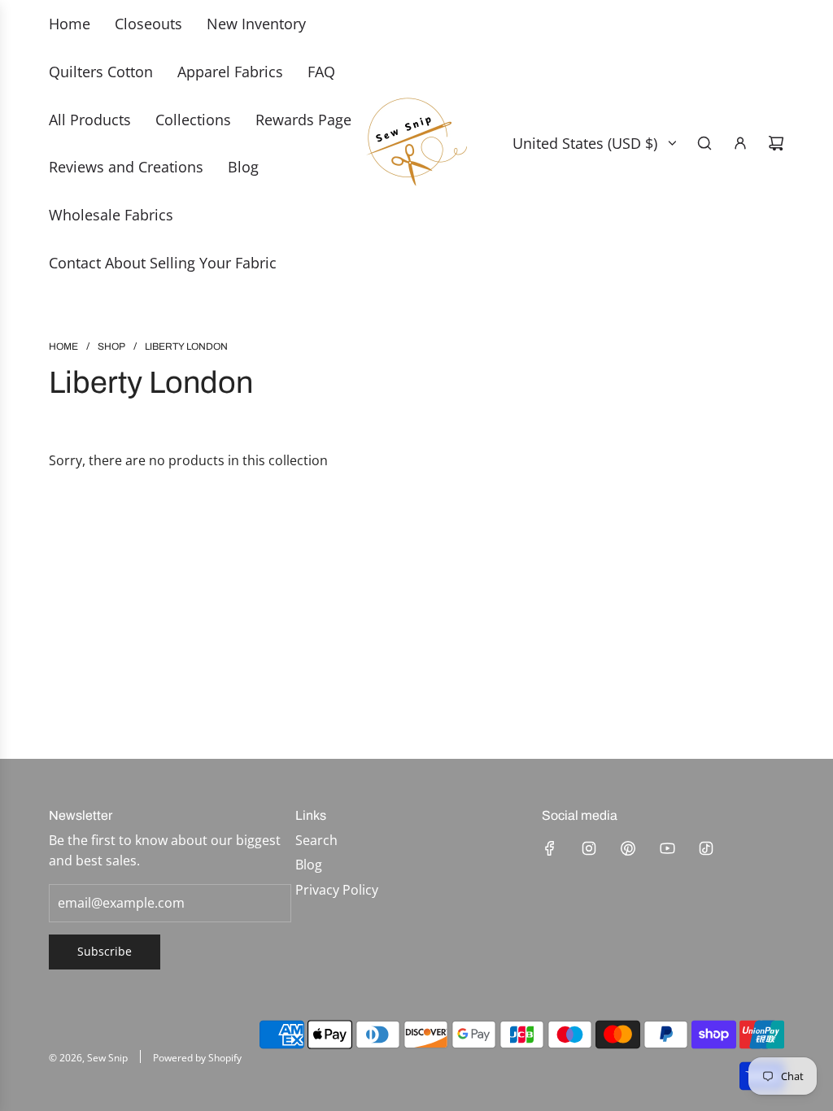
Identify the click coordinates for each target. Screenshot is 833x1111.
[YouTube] (667, 848)
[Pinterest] (628, 848)
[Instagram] (589, 848)
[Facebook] (550, 848)
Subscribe (104, 951)
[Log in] (740, 143)
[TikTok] (706, 848)
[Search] (704, 143)
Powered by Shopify (197, 1058)
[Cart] (776, 143)
